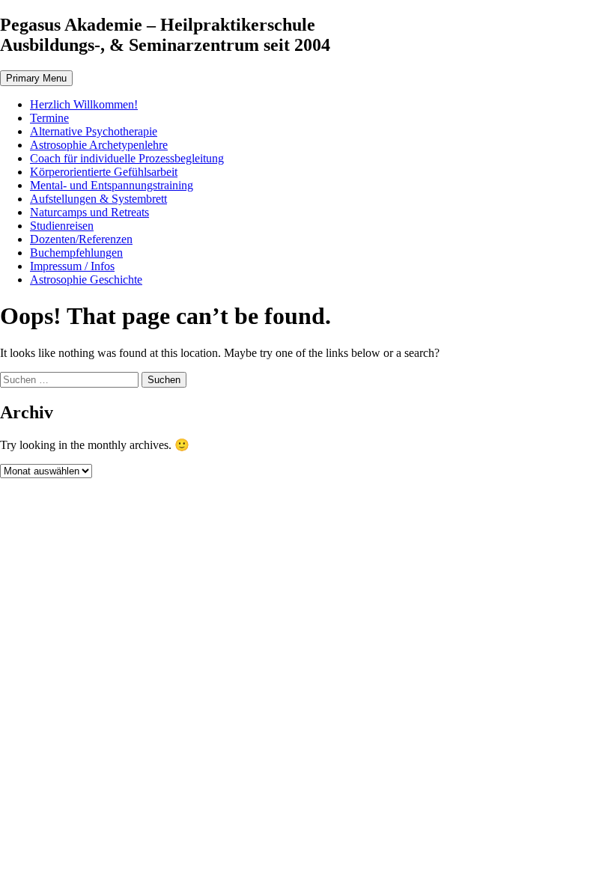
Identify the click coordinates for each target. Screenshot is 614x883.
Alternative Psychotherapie (93, 131)
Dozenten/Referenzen (81, 239)
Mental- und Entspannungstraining (111, 185)
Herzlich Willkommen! (84, 104)
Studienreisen (62, 225)
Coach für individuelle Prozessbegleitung (127, 158)
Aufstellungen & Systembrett (98, 198)
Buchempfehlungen (76, 252)
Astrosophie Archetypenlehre (99, 144)
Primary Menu (36, 78)
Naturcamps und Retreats (89, 212)
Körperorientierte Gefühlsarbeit (103, 171)
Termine (49, 117)
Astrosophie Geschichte (86, 279)
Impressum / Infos (72, 266)
